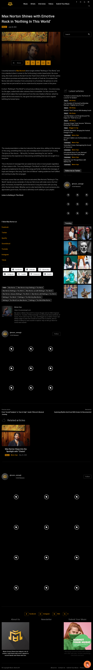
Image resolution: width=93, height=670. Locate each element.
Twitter (4, 232)
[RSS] (54, 614)
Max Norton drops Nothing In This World (30, 287)
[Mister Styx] (7, 315)
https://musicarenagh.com (22, 310)
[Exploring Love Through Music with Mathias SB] (84, 292)
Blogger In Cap (73, 128)
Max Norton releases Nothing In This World (16, 294)
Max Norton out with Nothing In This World (39, 291)
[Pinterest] (38, 63)
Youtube (5, 249)
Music (4, 27)
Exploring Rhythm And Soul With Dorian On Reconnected (72, 412)
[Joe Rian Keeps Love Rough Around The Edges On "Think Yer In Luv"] (84, 248)
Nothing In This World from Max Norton (15, 300)
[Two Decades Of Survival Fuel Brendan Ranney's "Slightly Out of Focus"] (84, 233)
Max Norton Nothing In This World (13, 291)
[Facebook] (76, 2)
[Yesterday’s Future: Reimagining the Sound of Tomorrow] (84, 277)
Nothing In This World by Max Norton (29, 297)
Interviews (67, 135)
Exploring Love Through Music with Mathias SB (75, 161)
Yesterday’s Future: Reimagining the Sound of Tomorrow (77, 146)
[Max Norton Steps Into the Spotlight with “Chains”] (16, 435)
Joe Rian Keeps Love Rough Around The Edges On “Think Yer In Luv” (77, 117)
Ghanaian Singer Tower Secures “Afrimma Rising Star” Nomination (77, 124)
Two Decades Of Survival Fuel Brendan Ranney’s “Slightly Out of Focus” (76, 104)
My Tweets (68, 175)
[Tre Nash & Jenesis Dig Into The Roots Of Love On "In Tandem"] (70, 233)
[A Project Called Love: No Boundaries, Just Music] (70, 277)
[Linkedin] (84, 2)
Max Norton (12, 287)
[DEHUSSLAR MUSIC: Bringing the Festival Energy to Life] (84, 263)
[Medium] (88, 2)
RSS (58, 614)
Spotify (4, 238)
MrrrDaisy (72, 100)
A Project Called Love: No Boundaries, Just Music (77, 139)
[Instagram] (80, 2)
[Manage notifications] (88, 666)
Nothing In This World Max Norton (39, 300)
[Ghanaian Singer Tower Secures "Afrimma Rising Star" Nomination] (70, 263)
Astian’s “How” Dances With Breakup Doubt (77, 110)
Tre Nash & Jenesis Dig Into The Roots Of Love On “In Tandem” (77, 97)
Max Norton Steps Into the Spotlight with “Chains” (16, 450)
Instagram (5, 254)
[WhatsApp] (43, 63)
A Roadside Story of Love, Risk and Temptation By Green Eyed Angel (75, 154)
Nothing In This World (9, 297)
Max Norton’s (20, 71)
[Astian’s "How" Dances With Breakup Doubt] (70, 248)
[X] (89, 6)
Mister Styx (18, 307)
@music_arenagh (15, 332)
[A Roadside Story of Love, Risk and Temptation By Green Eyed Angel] (70, 292)
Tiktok (4, 260)
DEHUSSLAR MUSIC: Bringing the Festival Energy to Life (77, 132)
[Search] (88, 34)
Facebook (5, 227)
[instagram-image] (11, 349)
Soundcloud (6, 243)
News (66, 128)
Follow (56, 334)
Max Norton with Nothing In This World (44, 294)
